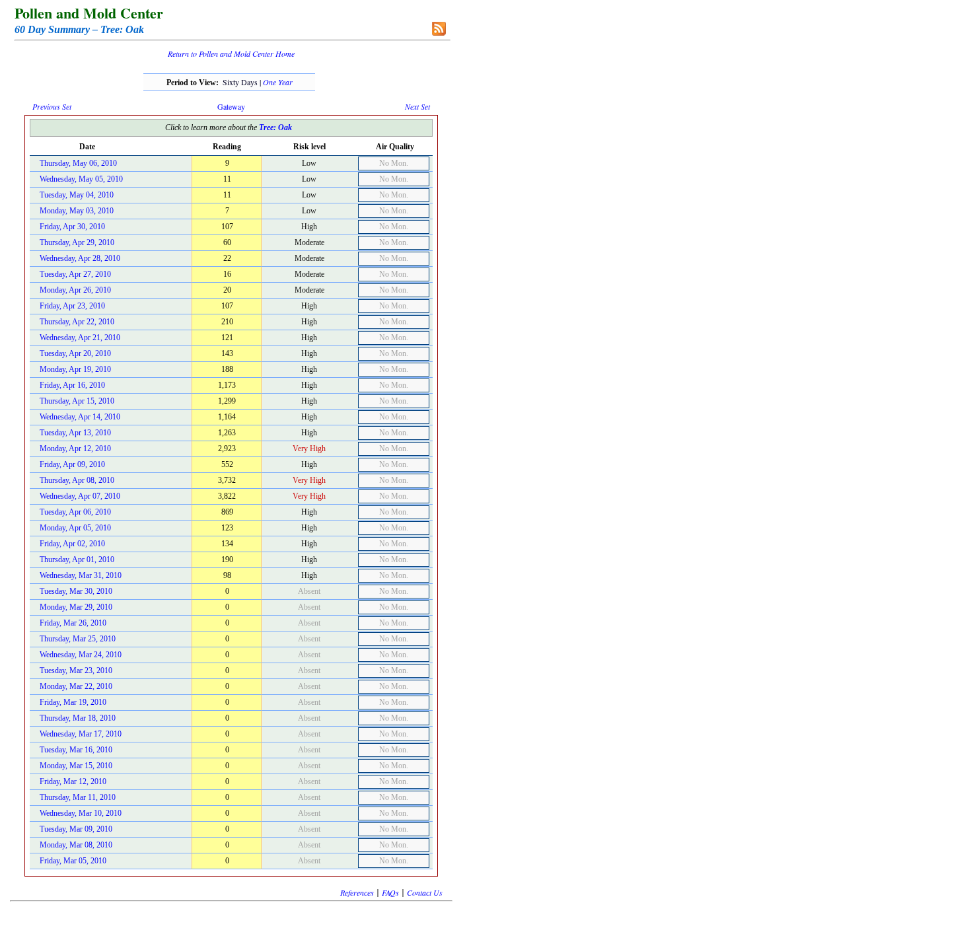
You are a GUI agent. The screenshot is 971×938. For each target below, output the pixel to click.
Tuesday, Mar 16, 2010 (76, 749)
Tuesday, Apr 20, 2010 (75, 353)
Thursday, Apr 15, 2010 (77, 401)
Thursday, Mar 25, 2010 (78, 638)
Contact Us (425, 892)
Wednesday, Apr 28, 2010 (80, 258)
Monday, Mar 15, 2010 (76, 765)
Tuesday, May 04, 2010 (77, 194)
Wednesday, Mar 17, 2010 (81, 734)
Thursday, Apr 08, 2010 (77, 480)
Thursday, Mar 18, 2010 (78, 718)
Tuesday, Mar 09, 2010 (76, 829)
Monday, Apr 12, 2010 (75, 448)
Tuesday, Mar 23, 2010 (76, 670)
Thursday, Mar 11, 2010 (78, 797)
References (357, 892)
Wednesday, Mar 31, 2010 (81, 575)
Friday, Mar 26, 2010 (73, 623)
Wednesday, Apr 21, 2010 (80, 337)
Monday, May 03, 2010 (77, 210)
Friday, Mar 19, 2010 (73, 702)
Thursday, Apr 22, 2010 (77, 321)
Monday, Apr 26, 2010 (75, 290)
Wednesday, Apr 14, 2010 (80, 416)
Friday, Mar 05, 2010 (73, 860)
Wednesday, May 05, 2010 (81, 179)
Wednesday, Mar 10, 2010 (81, 813)
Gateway (231, 106)
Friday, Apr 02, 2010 (72, 543)
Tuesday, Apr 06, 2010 (75, 512)
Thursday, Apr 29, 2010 (77, 242)
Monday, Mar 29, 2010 (76, 607)
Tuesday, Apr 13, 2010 (75, 432)
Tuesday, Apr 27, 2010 (75, 274)
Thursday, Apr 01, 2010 (77, 559)
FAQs (390, 892)
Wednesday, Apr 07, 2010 (80, 496)
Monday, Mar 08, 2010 (76, 844)
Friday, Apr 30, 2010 (72, 226)
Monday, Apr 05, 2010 (75, 527)
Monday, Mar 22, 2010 (76, 686)
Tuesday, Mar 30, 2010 (76, 591)
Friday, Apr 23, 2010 (72, 305)
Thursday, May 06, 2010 (78, 163)
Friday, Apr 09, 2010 (72, 464)
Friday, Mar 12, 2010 (73, 781)
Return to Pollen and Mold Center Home (231, 53)
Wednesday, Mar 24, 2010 (81, 654)
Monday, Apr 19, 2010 (75, 369)
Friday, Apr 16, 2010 (72, 385)
